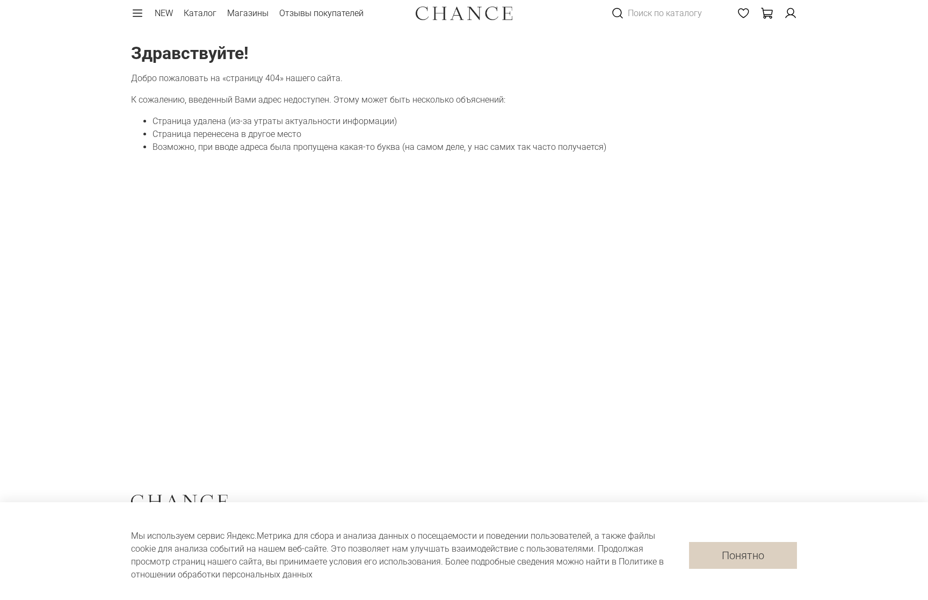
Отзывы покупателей (321, 13)
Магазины (248, 13)
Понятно (743, 555)
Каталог (200, 13)
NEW (164, 13)
